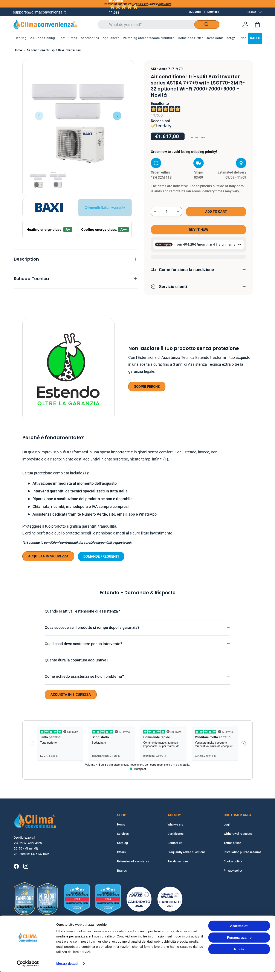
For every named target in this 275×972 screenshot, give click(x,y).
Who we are (175, 824)
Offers (121, 852)
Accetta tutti (239, 926)
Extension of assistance (133, 861)
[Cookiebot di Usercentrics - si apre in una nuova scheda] (28, 963)
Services (213, 12)
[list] (78, 115)
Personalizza (236, 937)
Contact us (175, 843)
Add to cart (216, 212)
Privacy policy (233, 870)
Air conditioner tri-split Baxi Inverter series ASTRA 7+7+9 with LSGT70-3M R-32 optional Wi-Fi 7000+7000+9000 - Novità (55, 50)
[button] (257, 24)
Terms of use (232, 843)
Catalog (122, 843)
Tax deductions (178, 861)
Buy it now (198, 230)
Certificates (175, 833)
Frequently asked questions (186, 852)
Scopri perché (147, 387)
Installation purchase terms (242, 852)
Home (18, 50)
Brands (122, 870)
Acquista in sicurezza (48, 556)
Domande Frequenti (101, 556)
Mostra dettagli (67, 963)
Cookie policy (233, 861)
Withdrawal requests (238, 833)
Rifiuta (239, 949)
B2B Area (195, 12)
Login (227, 824)
